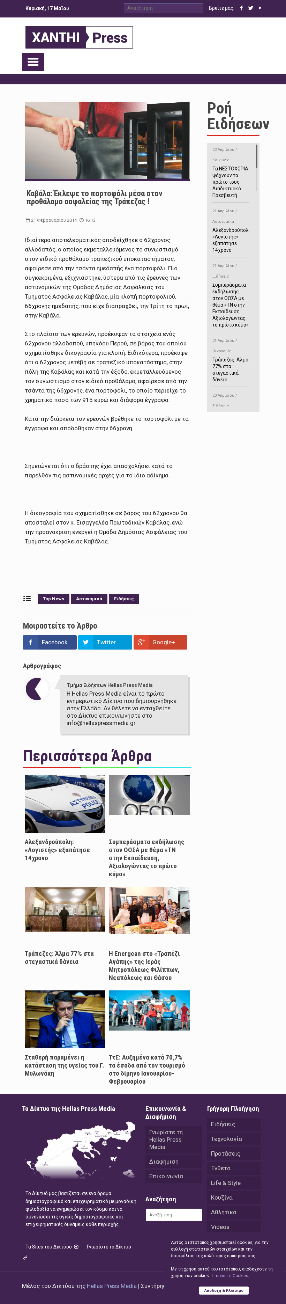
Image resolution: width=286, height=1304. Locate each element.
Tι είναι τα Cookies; (230, 1275)
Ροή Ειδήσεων (238, 116)
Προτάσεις (225, 1153)
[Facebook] (241, 8)
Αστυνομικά (89, 598)
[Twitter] (251, 8)
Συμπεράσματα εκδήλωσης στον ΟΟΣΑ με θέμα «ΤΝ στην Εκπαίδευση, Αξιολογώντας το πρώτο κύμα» (146, 858)
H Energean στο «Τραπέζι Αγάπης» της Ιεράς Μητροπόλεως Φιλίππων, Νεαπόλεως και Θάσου (144, 966)
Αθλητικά (223, 1212)
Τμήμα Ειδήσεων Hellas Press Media (110, 685)
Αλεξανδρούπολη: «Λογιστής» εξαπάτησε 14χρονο (57, 850)
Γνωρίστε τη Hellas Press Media (166, 1139)
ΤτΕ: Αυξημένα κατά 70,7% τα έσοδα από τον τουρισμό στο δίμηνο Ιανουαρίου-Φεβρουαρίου (147, 1069)
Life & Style (226, 1182)
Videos (220, 1226)
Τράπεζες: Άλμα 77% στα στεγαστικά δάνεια (59, 958)
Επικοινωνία (166, 1176)
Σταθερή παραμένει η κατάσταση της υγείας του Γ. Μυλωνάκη (65, 1065)
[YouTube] (260, 8)
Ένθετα (221, 1168)
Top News (53, 598)
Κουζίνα (222, 1197)
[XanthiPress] (79, 35)
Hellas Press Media (112, 1285)
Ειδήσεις (124, 598)
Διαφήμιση (164, 1161)
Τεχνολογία (226, 1138)
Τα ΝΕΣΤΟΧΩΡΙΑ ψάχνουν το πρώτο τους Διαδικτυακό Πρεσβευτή (230, 172)
